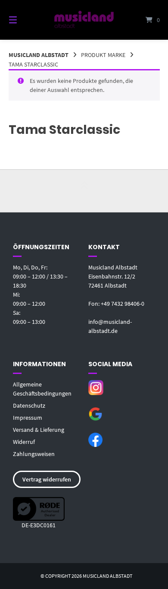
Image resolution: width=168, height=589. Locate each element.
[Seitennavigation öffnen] (24, 20)
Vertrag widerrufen (46, 479)
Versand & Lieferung (38, 430)
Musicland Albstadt (38, 55)
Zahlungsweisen (34, 454)
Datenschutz (29, 405)
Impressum (27, 417)
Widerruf (24, 442)
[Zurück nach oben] (84, 191)
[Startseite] (83, 20)
